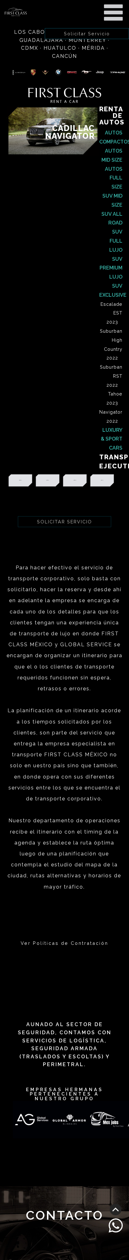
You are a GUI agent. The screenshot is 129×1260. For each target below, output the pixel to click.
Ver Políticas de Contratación (64, 943)
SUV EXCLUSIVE (110, 290)
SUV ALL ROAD (111, 218)
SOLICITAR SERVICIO (64, 521)
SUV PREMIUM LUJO (111, 268)
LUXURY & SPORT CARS (111, 439)
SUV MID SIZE (112, 200)
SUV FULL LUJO (115, 241)
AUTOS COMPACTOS (110, 137)
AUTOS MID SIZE (111, 155)
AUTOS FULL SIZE (113, 178)
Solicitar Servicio (87, 33)
